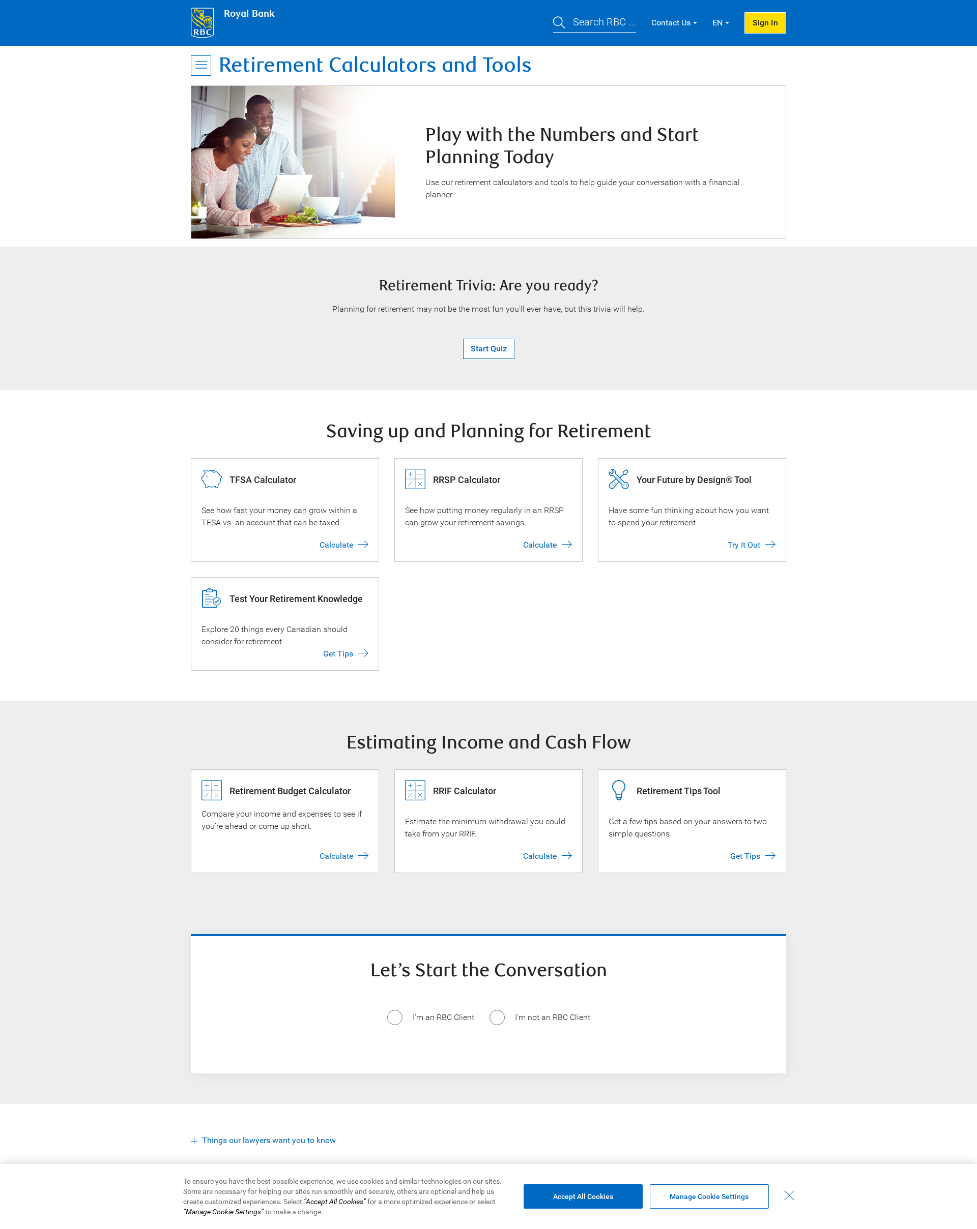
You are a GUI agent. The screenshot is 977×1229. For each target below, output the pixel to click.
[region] (488, 1196)
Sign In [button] (765, 22)
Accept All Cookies (583, 1196)
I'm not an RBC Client (552, 1017)
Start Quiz (489, 348)
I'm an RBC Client (443, 1017)
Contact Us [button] (671, 22)
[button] (594, 23)
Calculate (336, 545)
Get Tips (338, 653)
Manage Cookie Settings (709, 1196)
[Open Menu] (201, 65)
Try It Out (744, 545)
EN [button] (717, 22)
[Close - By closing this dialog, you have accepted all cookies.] (789, 1195)
